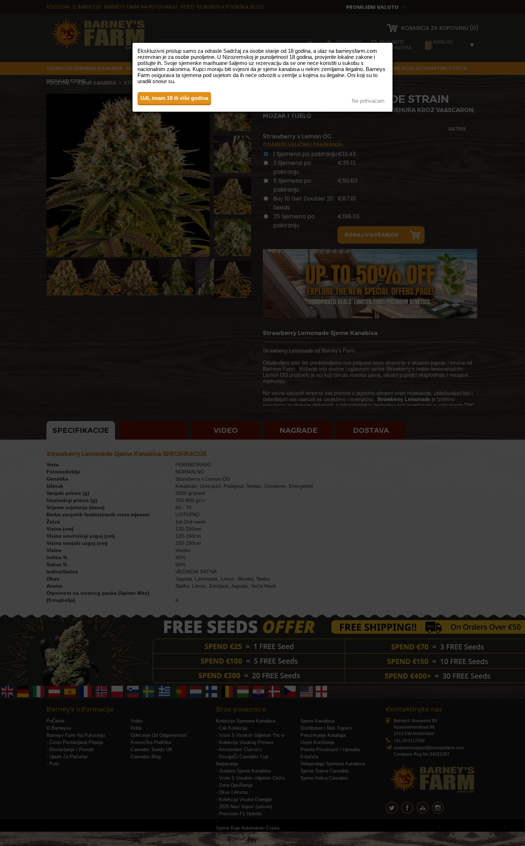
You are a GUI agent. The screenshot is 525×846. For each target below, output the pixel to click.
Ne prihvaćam (368, 101)
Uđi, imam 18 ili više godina (174, 98)
